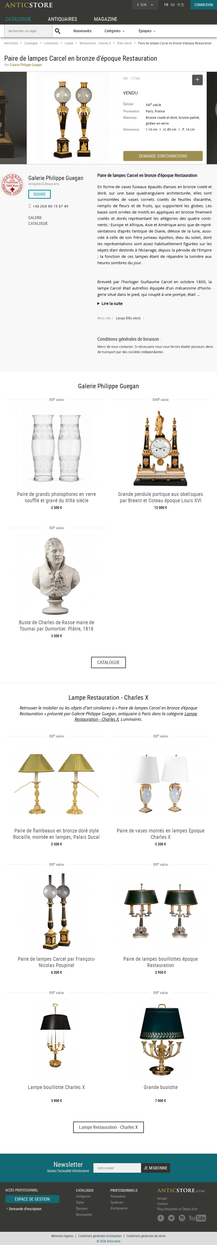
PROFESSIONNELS (123, 1190)
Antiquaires (118, 1196)
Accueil (162, 1198)
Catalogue (31, 43)
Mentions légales (62, 1236)
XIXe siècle (124, 43)
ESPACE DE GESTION (32, 1199)
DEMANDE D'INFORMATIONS (163, 156)
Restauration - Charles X (95, 43)
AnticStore (11, 43)
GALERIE (35, 218)
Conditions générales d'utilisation (99, 1236)
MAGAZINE (105, 18)
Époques (82, 1208)
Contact (162, 1203)
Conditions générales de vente (146, 1236)
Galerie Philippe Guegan (55, 178)
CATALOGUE (18, 18)
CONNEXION (204, 4)
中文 (180, 4)
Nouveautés (82, 30)
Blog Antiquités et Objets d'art (177, 1208)
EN (172, 4)
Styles (80, 1202)
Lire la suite (112, 303)
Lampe (69, 43)
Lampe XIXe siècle (128, 318)
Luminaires (51, 43)
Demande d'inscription (25, 1208)
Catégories (83, 1196)
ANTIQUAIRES (62, 18)
